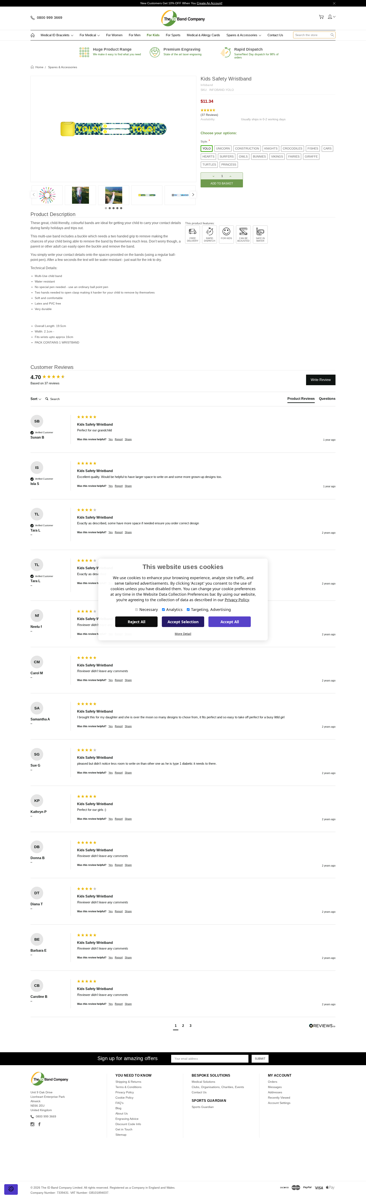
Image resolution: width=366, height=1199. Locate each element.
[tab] (301, 399)
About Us (121, 1113)
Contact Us (275, 35)
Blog (118, 1108)
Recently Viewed (279, 1097)
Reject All (136, 621)
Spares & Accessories (242, 35)
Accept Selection (183, 621)
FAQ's (119, 1103)
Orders (272, 1081)
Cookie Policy (124, 1097)
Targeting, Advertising (211, 609)
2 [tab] (110, 208)
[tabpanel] (47, 195)
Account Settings (279, 1103)
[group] (52, 377)
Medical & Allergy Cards (203, 35)
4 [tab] (117, 208)
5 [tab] (121, 208)
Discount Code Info (128, 1124)
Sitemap (120, 1134)
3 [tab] (113, 208)
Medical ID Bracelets (55, 35)
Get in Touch (123, 1129)
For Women (114, 35)
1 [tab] (106, 208)
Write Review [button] (321, 380)
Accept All (229, 621)
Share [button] (128, 439)
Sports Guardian (203, 1107)
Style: (205, 141)
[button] (268, 112)
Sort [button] (34, 399)
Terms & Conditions (128, 1087)
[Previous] (33, 194)
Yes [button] (110, 439)
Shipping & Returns (128, 1081)
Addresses (275, 1092)
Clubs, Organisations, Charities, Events (218, 1087)
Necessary (148, 609)
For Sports (173, 35)
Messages (275, 1087)
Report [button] (119, 439)
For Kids (153, 35)
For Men (134, 35)
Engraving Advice (127, 1118)
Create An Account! (209, 3)
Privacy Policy (124, 1092)
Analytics (174, 609)
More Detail (183, 634)
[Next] (193, 194)
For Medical (88, 35)
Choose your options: (219, 133)
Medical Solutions (203, 1081)
